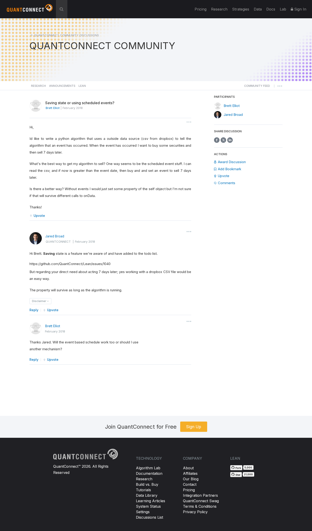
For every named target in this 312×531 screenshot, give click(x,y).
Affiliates (190, 473)
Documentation (149, 473)
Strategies (240, 9)
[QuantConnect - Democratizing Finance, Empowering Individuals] (30, 10)
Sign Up (193, 426)
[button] (257, 87)
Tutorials (143, 490)
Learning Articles (150, 501)
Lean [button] (82, 86)
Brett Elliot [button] (53, 108)
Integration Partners (200, 495)
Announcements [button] (62, 86)
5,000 (248, 467)
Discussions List (149, 517)
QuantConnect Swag (201, 501)
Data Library (146, 495)
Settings (143, 512)
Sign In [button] (299, 9)
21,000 (248, 474)
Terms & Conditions (200, 506)
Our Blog (190, 479)
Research (219, 9)
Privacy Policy (195, 512)
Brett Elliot (52, 326)
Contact (189, 484)
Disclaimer (39, 301)
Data (258, 9)
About (188, 468)
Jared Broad (54, 236)
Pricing (200, 9)
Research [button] (38, 86)
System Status (148, 506)
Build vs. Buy (147, 484)
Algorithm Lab (148, 468)
